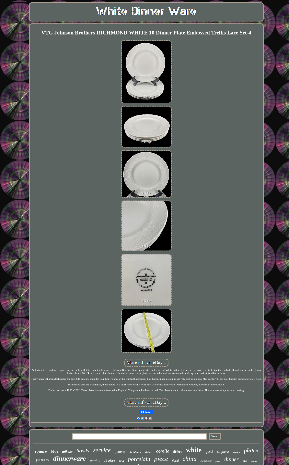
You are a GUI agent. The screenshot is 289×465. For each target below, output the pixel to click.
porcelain (139, 459)
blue (54, 451)
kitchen (148, 452)
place (217, 461)
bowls (82, 451)
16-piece (109, 460)
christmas (135, 452)
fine (245, 460)
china (190, 458)
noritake (254, 461)
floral (175, 460)
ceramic (236, 452)
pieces (42, 459)
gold (209, 451)
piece (161, 458)
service (102, 450)
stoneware (206, 460)
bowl (121, 460)
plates (251, 450)
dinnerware (69, 458)
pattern (120, 451)
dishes (177, 452)
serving (95, 460)
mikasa (67, 452)
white (194, 450)
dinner (231, 459)
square (41, 451)
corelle (162, 451)
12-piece (223, 452)
